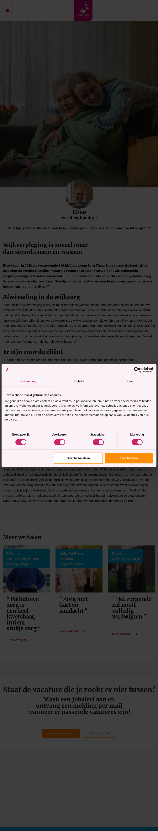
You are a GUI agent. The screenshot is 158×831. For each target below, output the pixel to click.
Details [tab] (79, 381)
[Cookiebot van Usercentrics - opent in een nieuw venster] (137, 370)
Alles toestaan (129, 458)
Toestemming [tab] (27, 381)
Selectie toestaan (78, 458)
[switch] (59, 442)
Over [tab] (130, 381)
